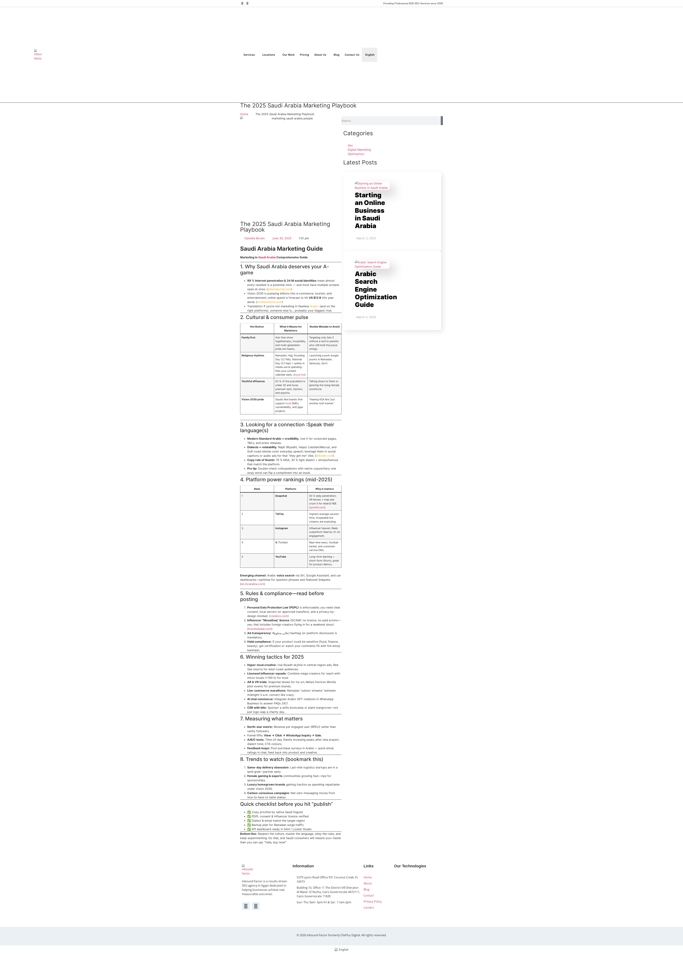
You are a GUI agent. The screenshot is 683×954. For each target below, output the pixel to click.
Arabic (314, 306)
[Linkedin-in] (247, 3)
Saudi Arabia (267, 257)
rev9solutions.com (269, 302)
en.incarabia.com (252, 584)
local (288, 403)
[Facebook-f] (242, 3)
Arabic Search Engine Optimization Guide (376, 289)
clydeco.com (279, 616)
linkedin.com (324, 455)
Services (249, 54)
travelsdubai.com (259, 629)
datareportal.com (279, 289)
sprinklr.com (317, 507)
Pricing (304, 54)
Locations (268, 54)
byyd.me (299, 374)
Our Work (288, 54)
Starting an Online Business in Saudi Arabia (370, 210)
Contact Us (352, 54)
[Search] (442, 120)
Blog (336, 54)
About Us (320, 54)
